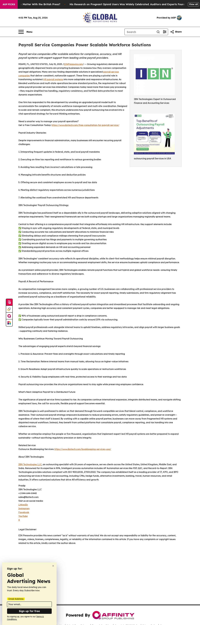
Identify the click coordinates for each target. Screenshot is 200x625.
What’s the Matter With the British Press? (34, 4)
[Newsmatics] (9, 322)
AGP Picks (9, 4)
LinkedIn (23, 504)
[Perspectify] (9, 309)
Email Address (15, 599)
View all (193, 4)
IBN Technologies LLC (30, 464)
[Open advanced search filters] (164, 32)
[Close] (53, 566)
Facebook (23, 512)
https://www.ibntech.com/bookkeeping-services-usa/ (82, 449)
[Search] (158, 32)
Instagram (24, 508)
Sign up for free (29, 611)
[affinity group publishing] (9, 316)
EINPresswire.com (73, 64)
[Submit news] (9, 302)
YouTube (23, 516)
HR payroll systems (53, 79)
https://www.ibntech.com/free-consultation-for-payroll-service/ (85, 125)
